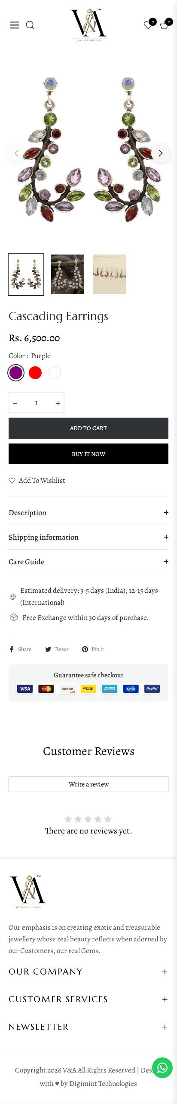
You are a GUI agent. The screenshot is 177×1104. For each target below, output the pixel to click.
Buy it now (88, 454)
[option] (88, 149)
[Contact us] (162, 1067)
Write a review (89, 784)
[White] (54, 372)
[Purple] (15, 372)
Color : (30, 356)
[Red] (35, 372)
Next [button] (160, 153)
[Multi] (73, 372)
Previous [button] (16, 153)
